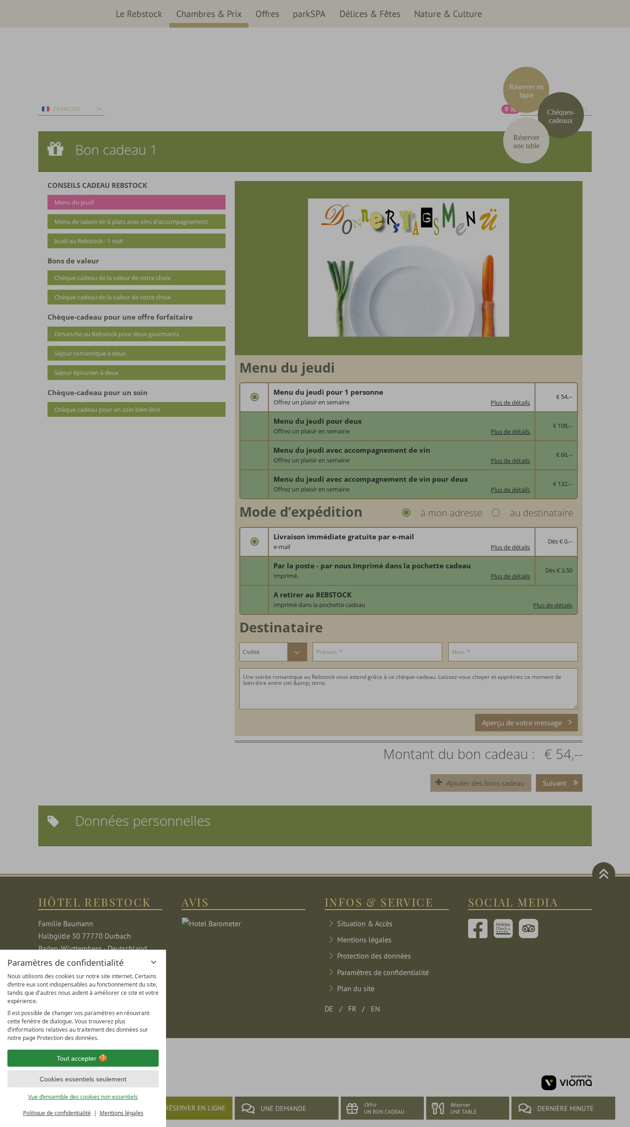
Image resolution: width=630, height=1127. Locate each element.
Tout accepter (76, 1058)
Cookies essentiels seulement (83, 1079)
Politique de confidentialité (57, 1113)
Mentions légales (121, 1113)
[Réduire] (153, 962)
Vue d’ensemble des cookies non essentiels (83, 1097)
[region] (83, 1007)
